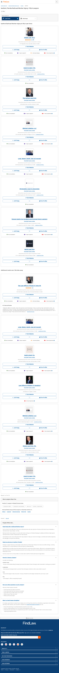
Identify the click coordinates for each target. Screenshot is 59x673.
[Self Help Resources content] (57, 656)
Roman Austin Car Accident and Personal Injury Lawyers (29, 219)
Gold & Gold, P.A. (29, 355)
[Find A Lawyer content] (57, 652)
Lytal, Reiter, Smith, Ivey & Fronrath (29, 158)
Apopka (29, 511)
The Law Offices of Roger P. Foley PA (29, 285)
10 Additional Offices (39, 134)
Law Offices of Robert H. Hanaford (29, 385)
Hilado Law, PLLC (29, 37)
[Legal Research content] (57, 659)
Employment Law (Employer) (18, 506)
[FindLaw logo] (7, 2)
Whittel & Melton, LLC (29, 128)
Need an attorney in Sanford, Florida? (12, 542)
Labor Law (29, 506)
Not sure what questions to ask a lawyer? (13, 584)
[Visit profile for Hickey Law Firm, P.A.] (29, 440)
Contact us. (50, 630)
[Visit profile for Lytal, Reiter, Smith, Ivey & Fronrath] (29, 153)
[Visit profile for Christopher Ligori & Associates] (29, 183)
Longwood (9, 511)
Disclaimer (12, 669)
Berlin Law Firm (30, 249)
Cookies (17, 669)
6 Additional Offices (40, 164)
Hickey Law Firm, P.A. (29, 446)
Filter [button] (3, 11)
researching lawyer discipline (33, 604)
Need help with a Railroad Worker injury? (13, 526)
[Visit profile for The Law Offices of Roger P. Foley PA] (29, 280)
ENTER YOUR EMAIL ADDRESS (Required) (9, 635)
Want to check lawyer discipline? (11, 600)
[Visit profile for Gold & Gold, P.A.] (29, 349)
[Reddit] (18, 644)
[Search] (57, 2)
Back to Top (30, 618)
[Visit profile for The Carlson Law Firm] (29, 92)
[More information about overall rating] (33, 39)
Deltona (3, 511)
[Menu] (1, 2)
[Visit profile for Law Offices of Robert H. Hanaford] (29, 379)
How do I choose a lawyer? (9, 557)
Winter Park (23, 511)
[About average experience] (54, 53)
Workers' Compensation (37, 506)
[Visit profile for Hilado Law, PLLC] (29, 32)
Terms (2, 669)
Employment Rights (7, 506)
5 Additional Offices (38, 225)
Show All (2, 518)
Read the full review (30, 311)
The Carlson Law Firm (29, 98)
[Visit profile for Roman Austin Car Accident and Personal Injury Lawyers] (29, 213)
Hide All (7, 518)
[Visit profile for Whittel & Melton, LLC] (29, 122)
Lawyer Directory (4, 5)
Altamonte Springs (16, 511)
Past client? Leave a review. (29, 70)
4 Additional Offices (41, 74)
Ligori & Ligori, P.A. (29, 68)
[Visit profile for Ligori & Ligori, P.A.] (29, 62)
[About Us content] (57, 648)
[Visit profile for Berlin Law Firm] (29, 243)
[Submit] (39, 637)
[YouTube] (6, 644)
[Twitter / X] (10, 644)
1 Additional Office (39, 195)
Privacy (6, 669)
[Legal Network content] (57, 663)
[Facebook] (2, 644)
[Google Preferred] (22, 644)
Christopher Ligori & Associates (29, 189)
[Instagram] (14, 644)
